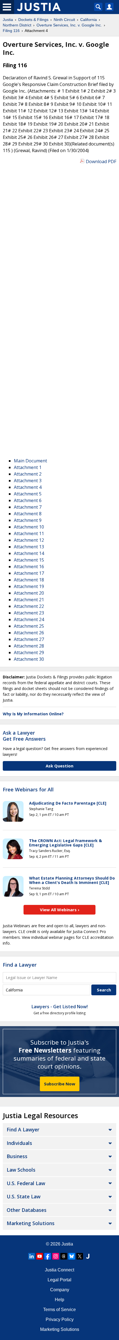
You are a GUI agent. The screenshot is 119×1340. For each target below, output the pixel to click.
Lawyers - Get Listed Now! (60, 1007)
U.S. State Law (23, 1196)
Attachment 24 (29, 619)
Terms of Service (59, 1309)
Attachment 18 (29, 580)
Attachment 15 (29, 560)
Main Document (30, 461)
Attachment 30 (29, 659)
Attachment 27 (29, 639)
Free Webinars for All (28, 790)
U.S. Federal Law (26, 1183)
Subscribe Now (59, 1083)
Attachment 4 (28, 487)
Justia (67, 1244)
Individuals (19, 1143)
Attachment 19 (29, 586)
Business (17, 1156)
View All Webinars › (59, 909)
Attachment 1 (28, 467)
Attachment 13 (29, 547)
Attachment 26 (29, 633)
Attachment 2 (28, 474)
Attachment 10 (29, 527)
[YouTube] (39, 1256)
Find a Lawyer (20, 964)
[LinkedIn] (31, 1256)
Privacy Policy (60, 1319)
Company (59, 1289)
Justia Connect (59, 1270)
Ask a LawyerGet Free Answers (24, 735)
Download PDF (101, 161)
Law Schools (21, 1169)
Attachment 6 (28, 500)
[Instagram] (55, 1256)
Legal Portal (59, 1279)
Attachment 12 (29, 540)
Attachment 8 (28, 514)
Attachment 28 (29, 646)
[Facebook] (47, 1256)
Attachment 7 (28, 507)
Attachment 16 (29, 566)
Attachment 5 (28, 494)
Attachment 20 (29, 593)
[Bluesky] (71, 1256)
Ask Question (59, 766)
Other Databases (26, 1210)
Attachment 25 (29, 626)
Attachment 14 (29, 553)
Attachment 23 (29, 613)
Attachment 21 (29, 600)
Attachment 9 (28, 520)
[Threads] (63, 1256)
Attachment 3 (28, 481)
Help (59, 1299)
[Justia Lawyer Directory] (87, 1256)
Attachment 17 (29, 573)
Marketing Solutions (31, 1223)
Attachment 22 (29, 606)
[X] (79, 1256)
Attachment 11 (29, 533)
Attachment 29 (29, 652)
